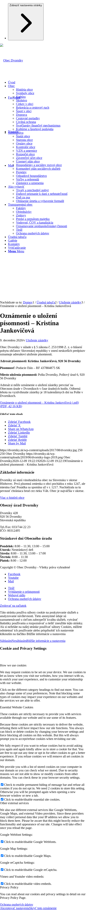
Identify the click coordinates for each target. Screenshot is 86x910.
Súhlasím (6, 640)
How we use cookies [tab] (13, 665)
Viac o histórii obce (12, 497)
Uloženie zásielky (37, 340)
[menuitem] (47, 82)
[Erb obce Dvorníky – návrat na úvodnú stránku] (11, 60)
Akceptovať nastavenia (14, 908)
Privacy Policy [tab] (9, 887)
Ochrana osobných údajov (16, 904)
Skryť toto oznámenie (43, 908)
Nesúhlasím (19, 640)
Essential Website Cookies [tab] (16, 707)
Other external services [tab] (14, 803)
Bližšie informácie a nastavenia (45, 640)
